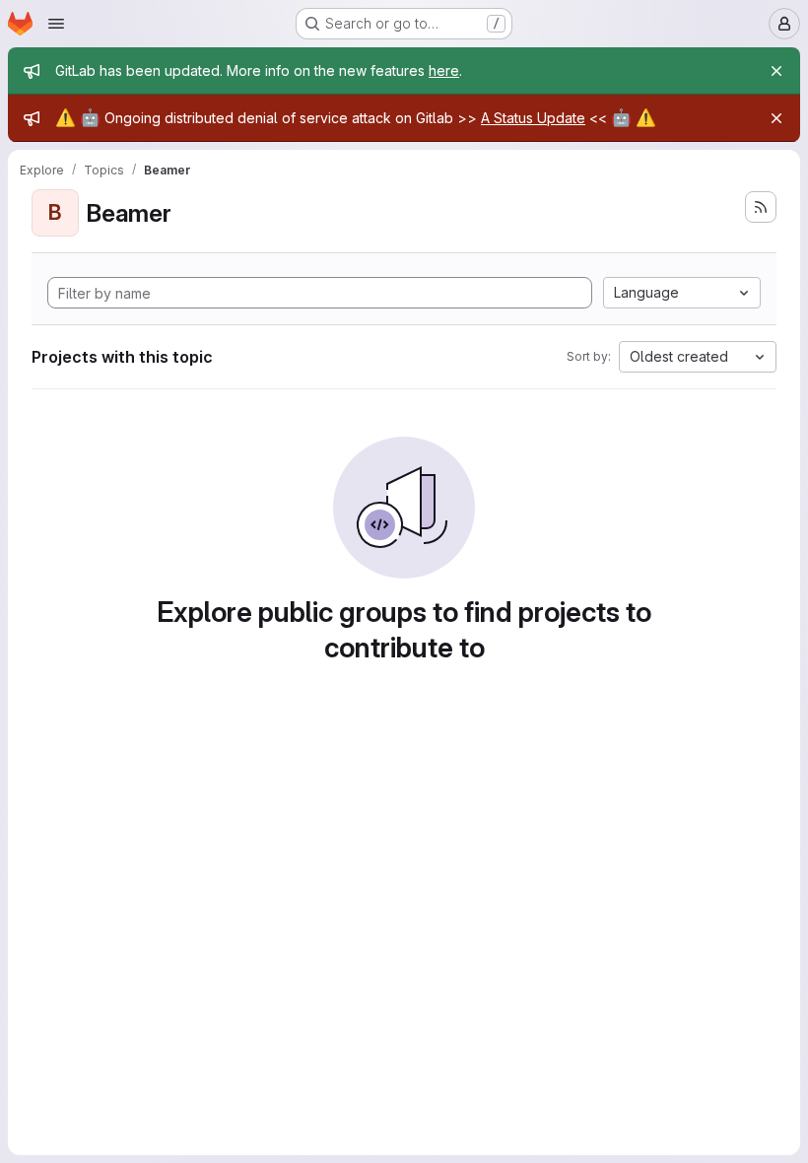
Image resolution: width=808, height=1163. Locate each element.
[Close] (776, 71)
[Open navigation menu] (56, 23)
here (444, 70)
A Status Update (533, 117)
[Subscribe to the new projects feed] (760, 207)
